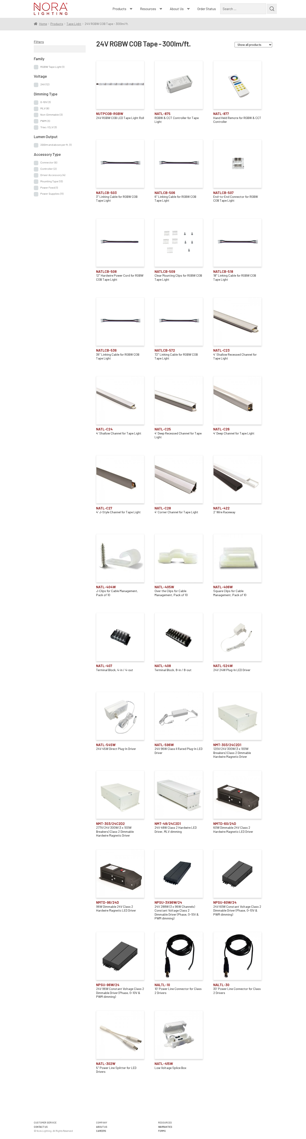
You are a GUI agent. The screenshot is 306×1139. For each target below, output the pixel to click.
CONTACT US (41, 1126)
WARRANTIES (165, 1126)
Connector (48, 162)
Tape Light (74, 24)
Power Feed (49, 187)
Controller (48, 168)
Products (119, 9)
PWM (45, 120)
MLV (44, 108)
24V (44, 84)
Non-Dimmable (51, 114)
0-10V (45, 102)
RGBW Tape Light (52, 66)
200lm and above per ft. (55, 144)
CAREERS (101, 1130)
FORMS (162, 1130)
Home (43, 24)
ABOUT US (101, 1126)
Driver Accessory (52, 174)
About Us (177, 9)
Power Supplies (51, 193)
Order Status (206, 9)
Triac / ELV (48, 127)
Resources (148, 9)
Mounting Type (51, 181)
